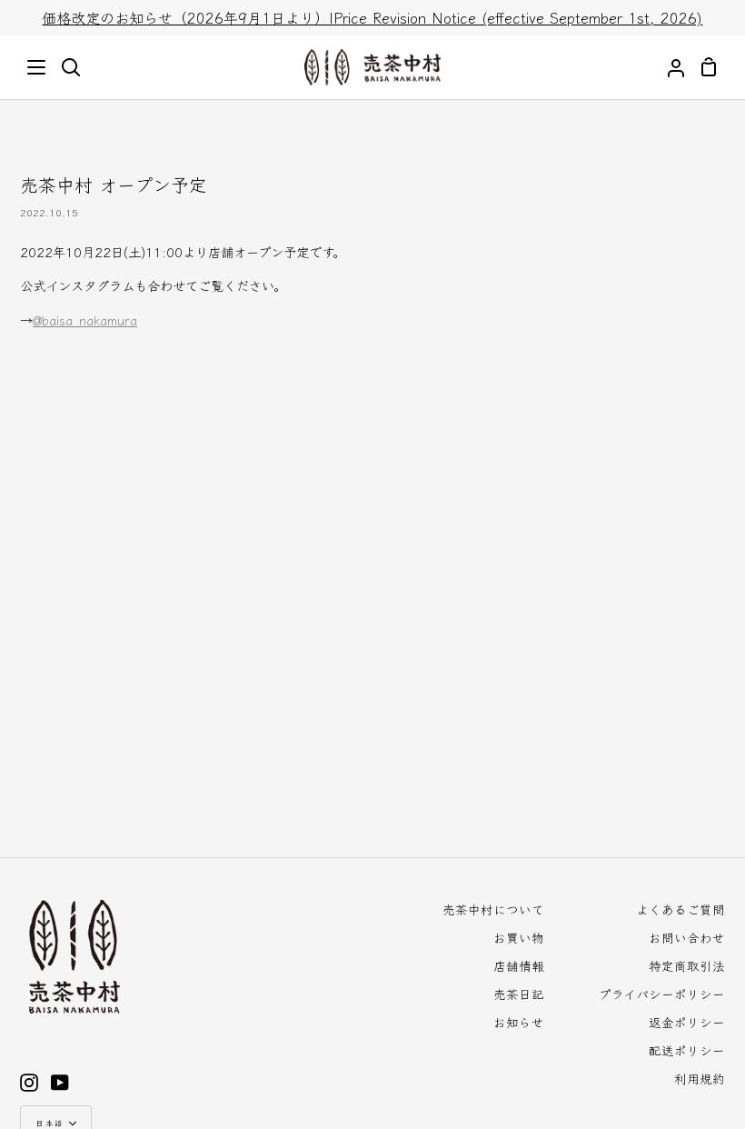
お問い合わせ (687, 937)
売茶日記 (518, 993)
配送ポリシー (687, 1050)
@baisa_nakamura (85, 319)
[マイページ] (668, 67)
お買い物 (518, 937)
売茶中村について (493, 909)
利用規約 (699, 1078)
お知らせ (518, 1022)
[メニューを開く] (37, 67)
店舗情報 (518, 965)
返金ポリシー (687, 1022)
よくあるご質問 (680, 909)
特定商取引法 (687, 965)
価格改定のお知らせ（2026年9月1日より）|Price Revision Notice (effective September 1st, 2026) (372, 17)
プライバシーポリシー (662, 993)
